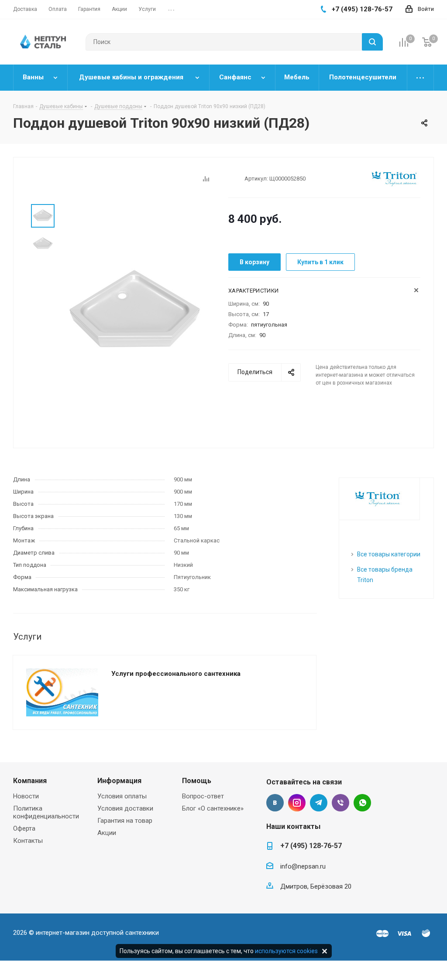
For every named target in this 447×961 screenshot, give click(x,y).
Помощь (196, 781)
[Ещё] (420, 78)
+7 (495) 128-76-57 (311, 846)
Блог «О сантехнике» (213, 808)
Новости (26, 796)
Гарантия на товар (124, 821)
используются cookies (286, 950)
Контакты (28, 841)
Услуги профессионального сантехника (176, 674)
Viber (340, 802)
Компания (30, 781)
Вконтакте (275, 802)
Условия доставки (125, 808)
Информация (119, 781)
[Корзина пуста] (427, 42)
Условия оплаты (122, 796)
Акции (106, 833)
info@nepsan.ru (303, 866)
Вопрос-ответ (203, 796)
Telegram (318, 802)
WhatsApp (362, 802)
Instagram (297, 802)
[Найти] (372, 42)
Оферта (24, 828)
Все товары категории (388, 554)
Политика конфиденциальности (46, 812)
